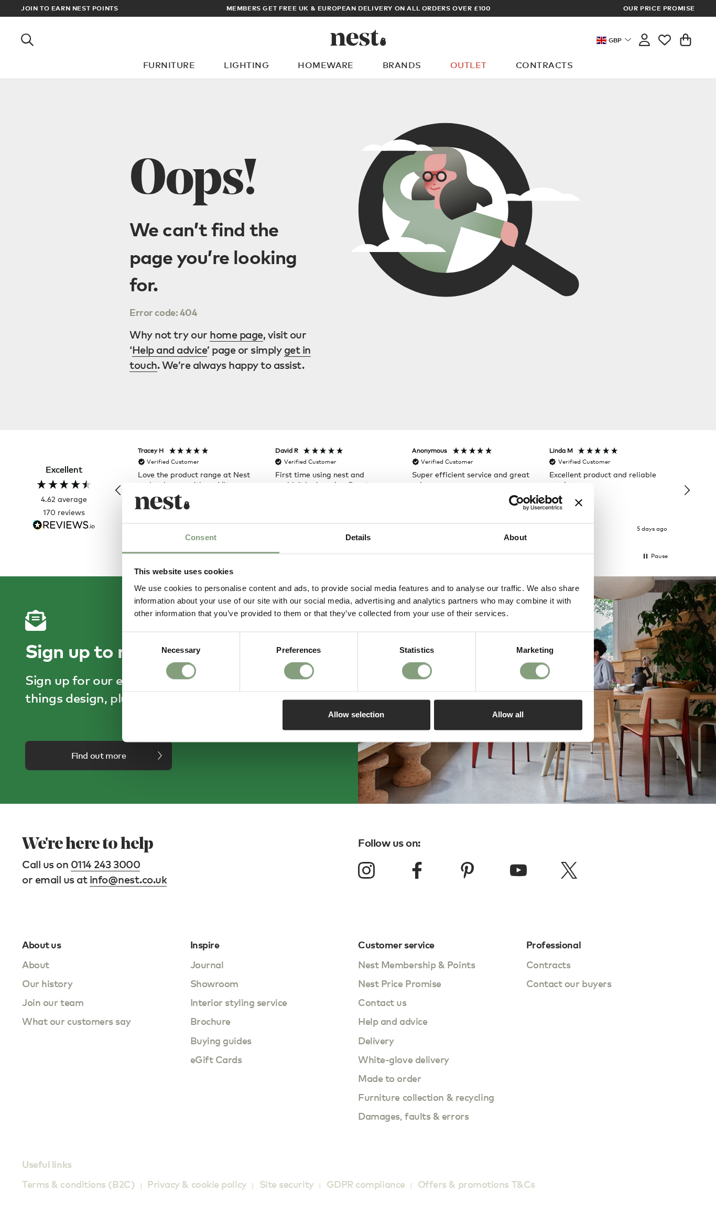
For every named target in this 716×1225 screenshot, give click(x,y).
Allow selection (356, 714)
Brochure (210, 1021)
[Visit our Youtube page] (518, 870)
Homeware (326, 65)
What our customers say (76, 1021)
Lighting (246, 65)
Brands (402, 65)
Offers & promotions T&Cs (476, 1184)
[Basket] (685, 37)
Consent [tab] (200, 537)
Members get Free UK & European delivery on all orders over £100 (358, 8)
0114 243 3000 (105, 864)
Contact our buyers (569, 983)
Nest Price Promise (399, 983)
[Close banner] (578, 503)
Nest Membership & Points (416, 964)
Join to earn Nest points (69, 8)
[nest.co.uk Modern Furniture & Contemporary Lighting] (358, 37)
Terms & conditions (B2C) (78, 1184)
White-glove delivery (403, 1059)
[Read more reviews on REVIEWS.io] (63, 526)
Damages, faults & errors (413, 1116)
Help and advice (170, 349)
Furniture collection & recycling (426, 1097)
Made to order (389, 1078)
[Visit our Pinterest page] (467, 870)
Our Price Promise (659, 8)
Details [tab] (358, 537)
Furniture (169, 65)
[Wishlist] (664, 37)
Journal (207, 964)
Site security (286, 1184)
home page (236, 334)
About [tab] (515, 537)
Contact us (382, 1002)
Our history (47, 983)
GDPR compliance (366, 1184)
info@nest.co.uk (128, 879)
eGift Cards (216, 1059)
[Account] (644, 37)
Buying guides (221, 1040)
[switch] (299, 671)
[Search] (27, 37)
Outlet (468, 65)
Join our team (52, 1002)
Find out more (98, 755)
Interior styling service (238, 1002)
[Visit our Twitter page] (568, 870)
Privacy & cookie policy (197, 1184)
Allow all (508, 714)
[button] (118, 490)
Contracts (544, 65)
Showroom (214, 983)
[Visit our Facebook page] (417, 870)
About (35, 964)
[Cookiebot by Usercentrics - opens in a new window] (516, 503)
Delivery (376, 1040)
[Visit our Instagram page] (366, 870)
